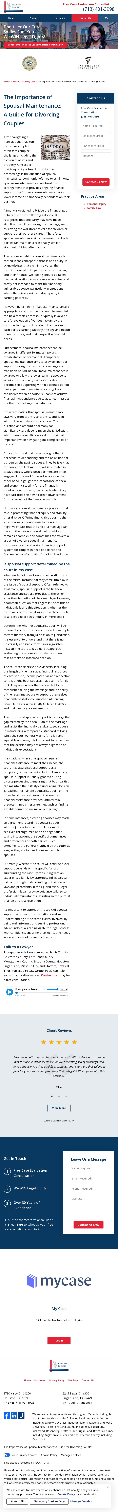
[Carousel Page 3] (66, 1096)
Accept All (17, 1501)
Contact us (49, 975)
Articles (17, 81)
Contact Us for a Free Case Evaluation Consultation (35, 44)
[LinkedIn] (14, 1415)
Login (59, 1340)
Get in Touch (15, 1158)
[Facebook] (7, 1415)
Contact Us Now (96, 182)
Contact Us (84, 18)
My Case (59, 1308)
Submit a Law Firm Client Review (59, 1120)
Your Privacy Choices (24, 1455)
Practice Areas (93, 196)
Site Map (73, 1380)
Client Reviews (59, 1030)
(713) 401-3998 (98, 9)
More (108, 18)
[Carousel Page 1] (51, 1096)
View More (59, 1108)
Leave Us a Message (88, 1159)
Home (11, 18)
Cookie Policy (49, 1455)
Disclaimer (40, 1380)
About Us (35, 18)
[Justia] (21, 1415)
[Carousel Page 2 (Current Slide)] (59, 1096)
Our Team (59, 18)
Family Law (29, 81)
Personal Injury (96, 204)
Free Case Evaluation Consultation (88, 4)
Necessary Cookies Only (49, 1501)
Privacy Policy (56, 1380)
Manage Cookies (71, 1455)
